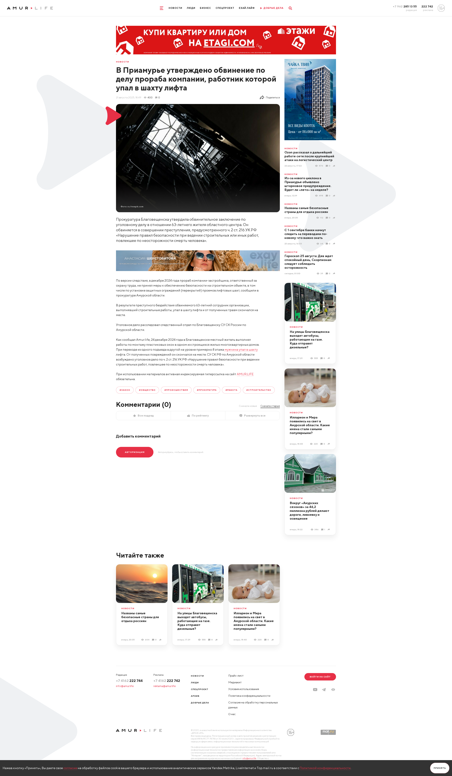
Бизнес (205, 8)
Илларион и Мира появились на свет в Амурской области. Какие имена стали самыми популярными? (310, 425)
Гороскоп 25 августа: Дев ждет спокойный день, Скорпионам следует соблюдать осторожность (308, 261)
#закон (125, 390)
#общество (147, 390)
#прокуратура (207, 390)
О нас (232, 714)
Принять (440, 768)
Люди (191, 8)
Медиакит (235, 682)
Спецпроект (225, 8)
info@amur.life (125, 686)
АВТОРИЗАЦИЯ (135, 452)
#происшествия (176, 390)
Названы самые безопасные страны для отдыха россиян (306, 210)
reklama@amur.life (164, 686)
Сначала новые (248, 406)
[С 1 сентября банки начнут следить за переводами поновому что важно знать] (334, 244)
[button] (333, 690)
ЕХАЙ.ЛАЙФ (247, 8)
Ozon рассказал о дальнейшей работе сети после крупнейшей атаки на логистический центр (309, 156)
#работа (231, 390)
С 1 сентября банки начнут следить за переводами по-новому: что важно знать (305, 234)
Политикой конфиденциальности (325, 768)
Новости (175, 8)
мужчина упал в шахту (241, 349)
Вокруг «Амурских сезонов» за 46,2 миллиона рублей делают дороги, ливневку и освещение (309, 510)
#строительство (258, 390)
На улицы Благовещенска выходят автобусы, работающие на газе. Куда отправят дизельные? (309, 339)
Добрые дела (200, 702)
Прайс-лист (236, 675)
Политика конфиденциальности (249, 695)
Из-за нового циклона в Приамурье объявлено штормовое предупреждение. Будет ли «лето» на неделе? (307, 184)
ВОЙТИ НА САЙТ (320, 676)
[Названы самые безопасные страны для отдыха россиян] (334, 218)
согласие (70, 768)
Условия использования (243, 689)
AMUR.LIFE (245, 374)
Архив (195, 696)
